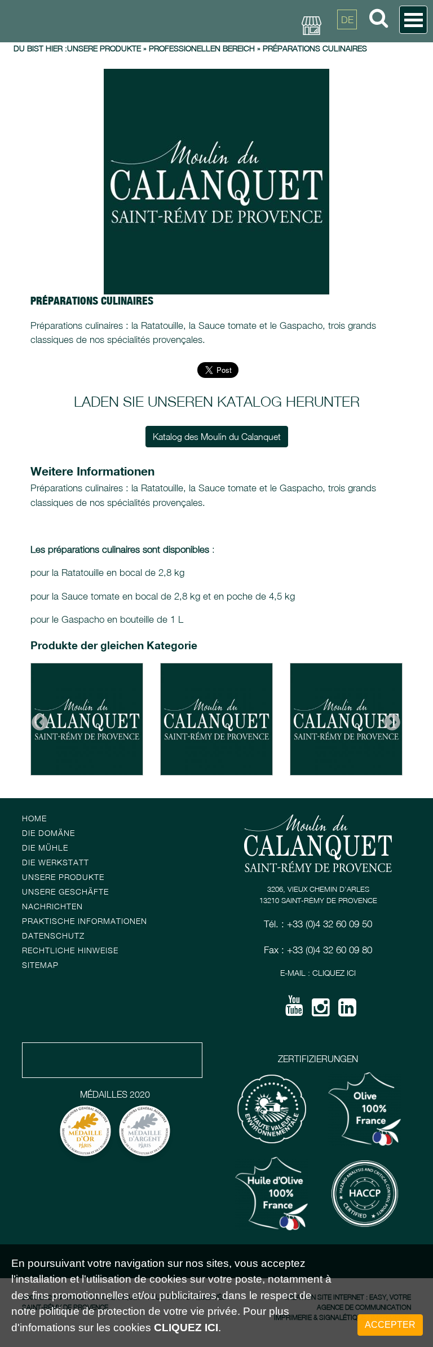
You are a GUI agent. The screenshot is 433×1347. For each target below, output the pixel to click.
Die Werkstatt (55, 862)
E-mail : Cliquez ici (318, 973)
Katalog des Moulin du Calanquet (217, 437)
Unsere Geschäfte (65, 891)
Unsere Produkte (104, 48)
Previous (36, 719)
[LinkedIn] (347, 1011)
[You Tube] (294, 1009)
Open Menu (413, 20)
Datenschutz (53, 935)
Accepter (390, 1325)
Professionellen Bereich (202, 48)
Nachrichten (52, 906)
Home (34, 818)
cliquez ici (186, 1327)
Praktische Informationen (84, 921)
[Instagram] (321, 1011)
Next (388, 719)
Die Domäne (48, 833)
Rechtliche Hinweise (70, 950)
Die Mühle (45, 847)
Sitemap (40, 965)
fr (347, 45)
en (347, 70)
